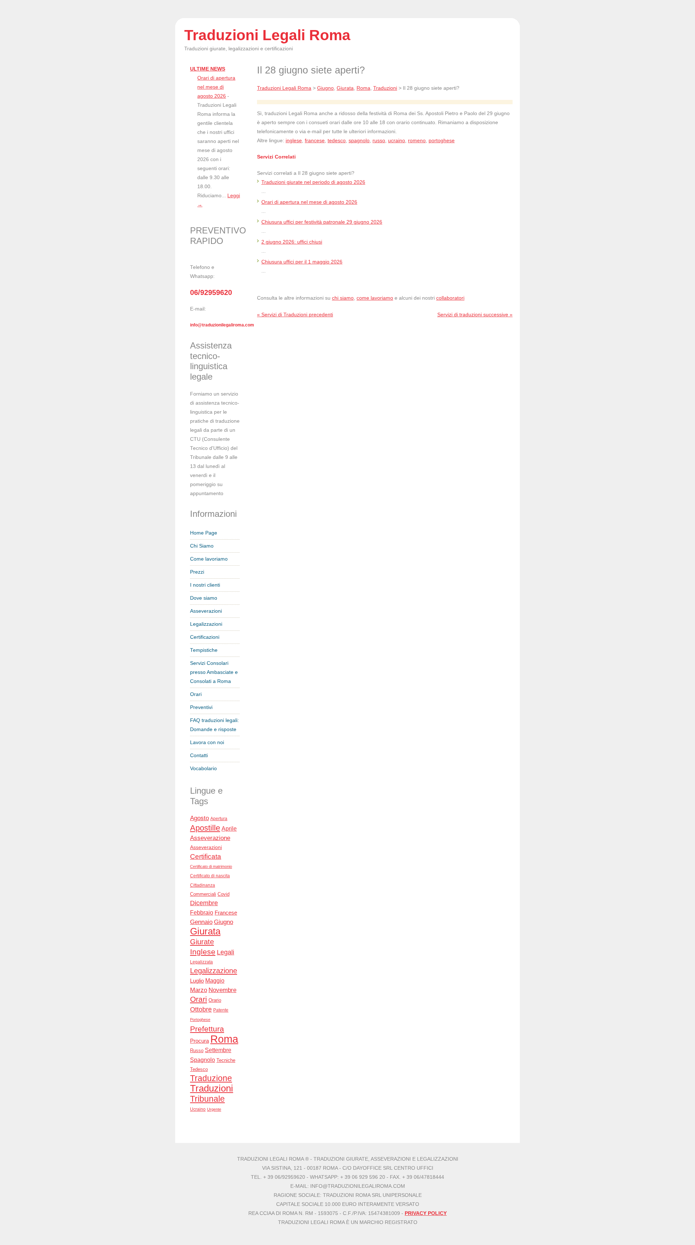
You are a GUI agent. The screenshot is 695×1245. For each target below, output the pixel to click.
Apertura (218, 818)
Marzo (198, 990)
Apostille (205, 827)
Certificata (205, 856)
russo (378, 140)
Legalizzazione (213, 971)
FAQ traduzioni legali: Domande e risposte (214, 725)
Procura (199, 1041)
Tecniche (225, 1060)
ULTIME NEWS (207, 69)
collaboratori (450, 298)
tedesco (337, 140)
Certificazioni (204, 637)
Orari (196, 694)
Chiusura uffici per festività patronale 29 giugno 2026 (321, 222)
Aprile (229, 829)
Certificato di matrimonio (211, 866)
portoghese (442, 140)
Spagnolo (202, 1060)
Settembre (218, 1050)
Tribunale (207, 1098)
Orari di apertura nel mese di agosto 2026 (216, 87)
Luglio (197, 981)
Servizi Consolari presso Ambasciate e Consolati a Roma (214, 672)
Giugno (223, 921)
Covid (223, 894)
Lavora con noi (207, 742)
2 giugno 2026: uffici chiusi (291, 242)
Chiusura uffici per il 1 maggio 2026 (301, 262)
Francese (226, 913)
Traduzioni (211, 1088)
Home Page (203, 533)
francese (315, 140)
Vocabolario (203, 768)
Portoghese (200, 1019)
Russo (196, 1050)
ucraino (396, 140)
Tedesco (199, 1069)
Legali (225, 952)
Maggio (214, 981)
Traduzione (211, 1078)
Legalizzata (201, 961)
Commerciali (203, 894)
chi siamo (343, 298)
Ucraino (198, 1109)
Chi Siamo (202, 546)
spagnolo (359, 140)
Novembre (222, 990)
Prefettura (207, 1029)
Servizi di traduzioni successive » (475, 314)
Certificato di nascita (210, 875)
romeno (417, 140)
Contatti (199, 755)
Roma (224, 1039)
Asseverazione (210, 838)
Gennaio (201, 921)
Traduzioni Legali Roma (284, 88)
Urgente (214, 1109)
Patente (220, 1010)
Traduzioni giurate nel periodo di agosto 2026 (313, 182)
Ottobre (201, 1009)
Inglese (202, 952)
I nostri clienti (205, 585)
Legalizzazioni (206, 624)
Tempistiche (204, 650)
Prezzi (197, 572)
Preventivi (201, 707)
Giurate (202, 942)
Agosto (199, 818)
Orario (214, 1000)
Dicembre (204, 903)
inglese (294, 140)
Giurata (205, 931)
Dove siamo (203, 598)
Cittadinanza (202, 885)
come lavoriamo (375, 298)
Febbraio (201, 912)
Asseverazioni (206, 611)
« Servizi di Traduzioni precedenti (295, 314)
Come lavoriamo (209, 559)
